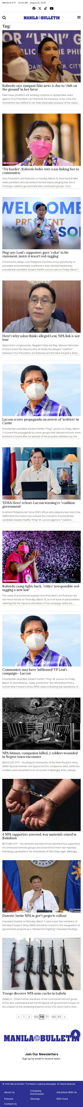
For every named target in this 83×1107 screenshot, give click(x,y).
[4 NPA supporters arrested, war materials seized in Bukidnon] (41, 805)
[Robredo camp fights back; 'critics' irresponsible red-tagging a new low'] (41, 557)
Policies (8, 1098)
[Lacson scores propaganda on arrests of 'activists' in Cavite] (41, 390)
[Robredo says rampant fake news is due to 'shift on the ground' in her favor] (41, 56)
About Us (9, 1092)
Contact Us (10, 1103)
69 (36, 1017)
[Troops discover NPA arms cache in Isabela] (41, 964)
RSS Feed (62, 1098)
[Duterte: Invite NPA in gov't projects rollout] (41, 886)
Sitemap (35, 1098)
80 (54, 1017)
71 (46, 1017)
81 (59, 1017)
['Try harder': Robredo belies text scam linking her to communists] (41, 140)
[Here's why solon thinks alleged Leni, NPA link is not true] (41, 306)
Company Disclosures (37, 1092)
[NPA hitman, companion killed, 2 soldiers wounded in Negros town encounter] (41, 724)
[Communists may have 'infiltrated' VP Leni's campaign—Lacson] (41, 640)
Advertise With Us (67, 1092)
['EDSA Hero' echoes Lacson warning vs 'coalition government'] (41, 473)
